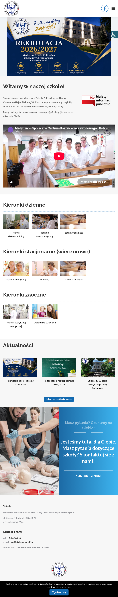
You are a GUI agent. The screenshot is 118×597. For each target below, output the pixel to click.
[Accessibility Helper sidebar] (114, 34)
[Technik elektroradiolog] (16, 221)
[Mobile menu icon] (113, 8)
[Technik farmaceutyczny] (45, 221)
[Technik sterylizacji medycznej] (16, 311)
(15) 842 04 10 (14, 538)
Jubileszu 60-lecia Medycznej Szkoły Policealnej (97, 384)
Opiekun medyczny (16, 279)
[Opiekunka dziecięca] (45, 311)
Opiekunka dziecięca (45, 322)
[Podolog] (45, 268)
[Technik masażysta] (73, 221)
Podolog (44, 279)
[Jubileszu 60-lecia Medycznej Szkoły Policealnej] (98, 367)
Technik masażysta (73, 232)
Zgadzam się (59, 592)
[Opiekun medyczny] (16, 268)
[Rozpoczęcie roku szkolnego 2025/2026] (59, 367)
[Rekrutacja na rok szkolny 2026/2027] (20, 367)
